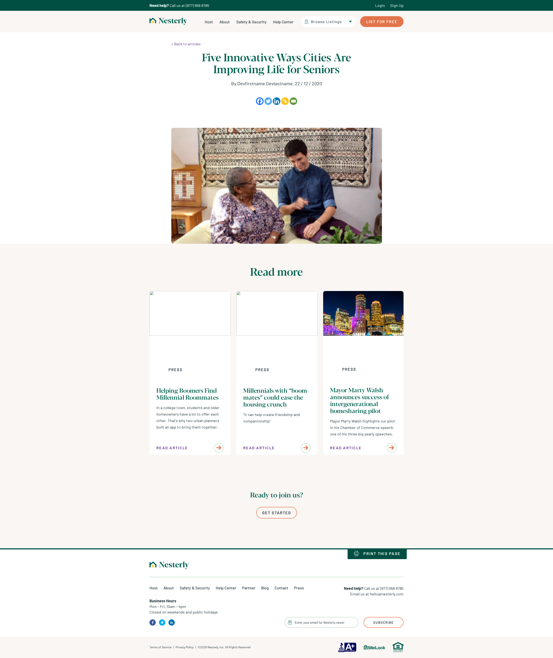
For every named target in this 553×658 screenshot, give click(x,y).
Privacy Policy (185, 647)
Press (175, 369)
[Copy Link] (285, 101)
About (224, 21)
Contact (281, 587)
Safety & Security (251, 21)
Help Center (283, 21)
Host (209, 21)
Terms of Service (160, 647)
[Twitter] (268, 101)
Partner (248, 587)
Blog (265, 587)
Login (380, 5)
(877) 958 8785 (197, 5)
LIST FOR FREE (381, 21)
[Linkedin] (276, 101)
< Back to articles (186, 43)
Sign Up (397, 5)
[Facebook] (260, 101)
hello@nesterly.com (387, 594)
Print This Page (381, 553)
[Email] (293, 101)
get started (276, 512)
